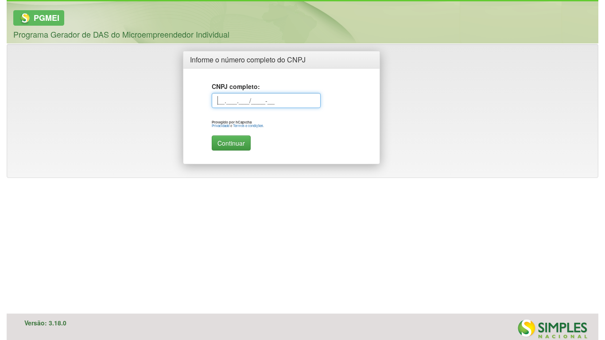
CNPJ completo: (236, 86)
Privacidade (220, 125)
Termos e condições (248, 125)
